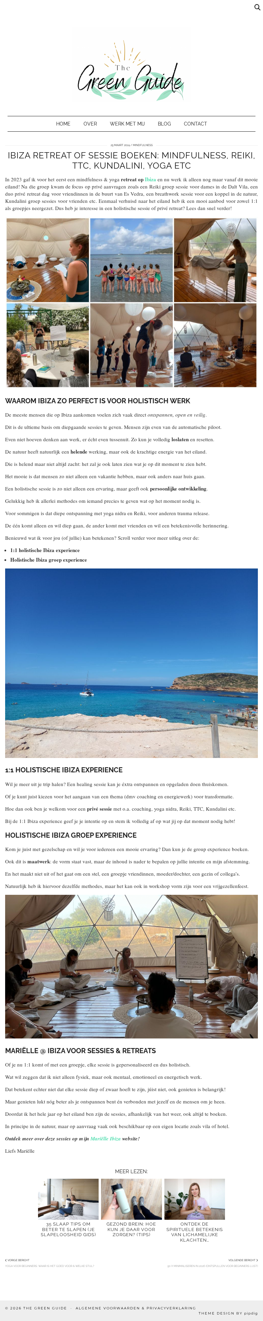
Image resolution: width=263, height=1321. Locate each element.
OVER (90, 124)
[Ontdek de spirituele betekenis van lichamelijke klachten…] (194, 1199)
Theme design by (228, 1313)
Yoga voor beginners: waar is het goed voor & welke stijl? (49, 1263)
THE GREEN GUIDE (45, 1308)
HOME (63, 124)
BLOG (164, 124)
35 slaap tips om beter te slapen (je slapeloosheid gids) (68, 1229)
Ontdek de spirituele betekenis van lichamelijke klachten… (194, 1231)
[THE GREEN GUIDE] (131, 54)
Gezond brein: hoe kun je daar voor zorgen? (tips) (131, 1229)
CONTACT (195, 124)
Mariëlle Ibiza (105, 1138)
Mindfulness (143, 145)
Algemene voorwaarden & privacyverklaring (136, 1308)
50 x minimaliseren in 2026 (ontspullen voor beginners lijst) (212, 1263)
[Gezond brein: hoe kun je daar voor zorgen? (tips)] (131, 1199)
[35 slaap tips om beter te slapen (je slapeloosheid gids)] (68, 1199)
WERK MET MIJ (127, 124)
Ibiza (150, 179)
